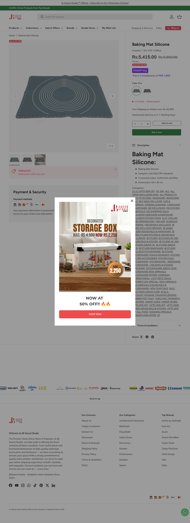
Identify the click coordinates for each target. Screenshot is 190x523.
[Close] (132, 200)
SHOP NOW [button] (95, 314)
